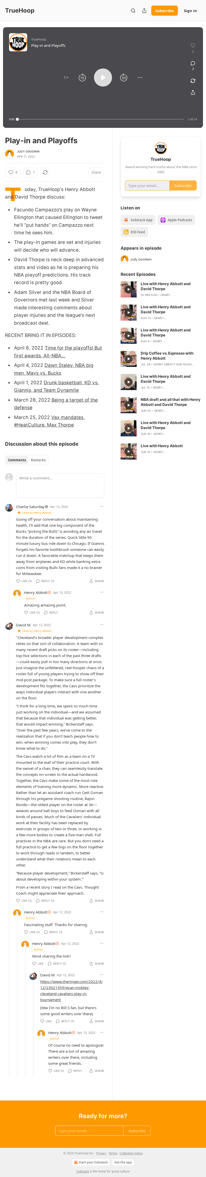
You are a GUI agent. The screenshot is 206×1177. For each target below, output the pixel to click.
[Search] (133, 11)
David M (23, 624)
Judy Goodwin (28, 151)
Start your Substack (93, 1162)
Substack (82, 1171)
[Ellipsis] (102, 506)
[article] (161, 289)
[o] (129, 289)
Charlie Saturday (30, 506)
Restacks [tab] (38, 460)
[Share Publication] (144, 11)
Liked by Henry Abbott (37, 512)
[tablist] (26, 460)
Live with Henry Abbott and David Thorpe (166, 286)
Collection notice (131, 1153)
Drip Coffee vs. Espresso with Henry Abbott (167, 356)
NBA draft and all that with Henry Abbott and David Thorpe (170, 402)
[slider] (100, 119)
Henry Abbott (35, 592)
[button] (66, 77)
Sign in (190, 10)
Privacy (101, 1153)
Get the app (123, 1162)
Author (30, 598)
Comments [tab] (17, 460)
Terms (113, 1153)
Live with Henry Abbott (162, 445)
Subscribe (164, 10)
